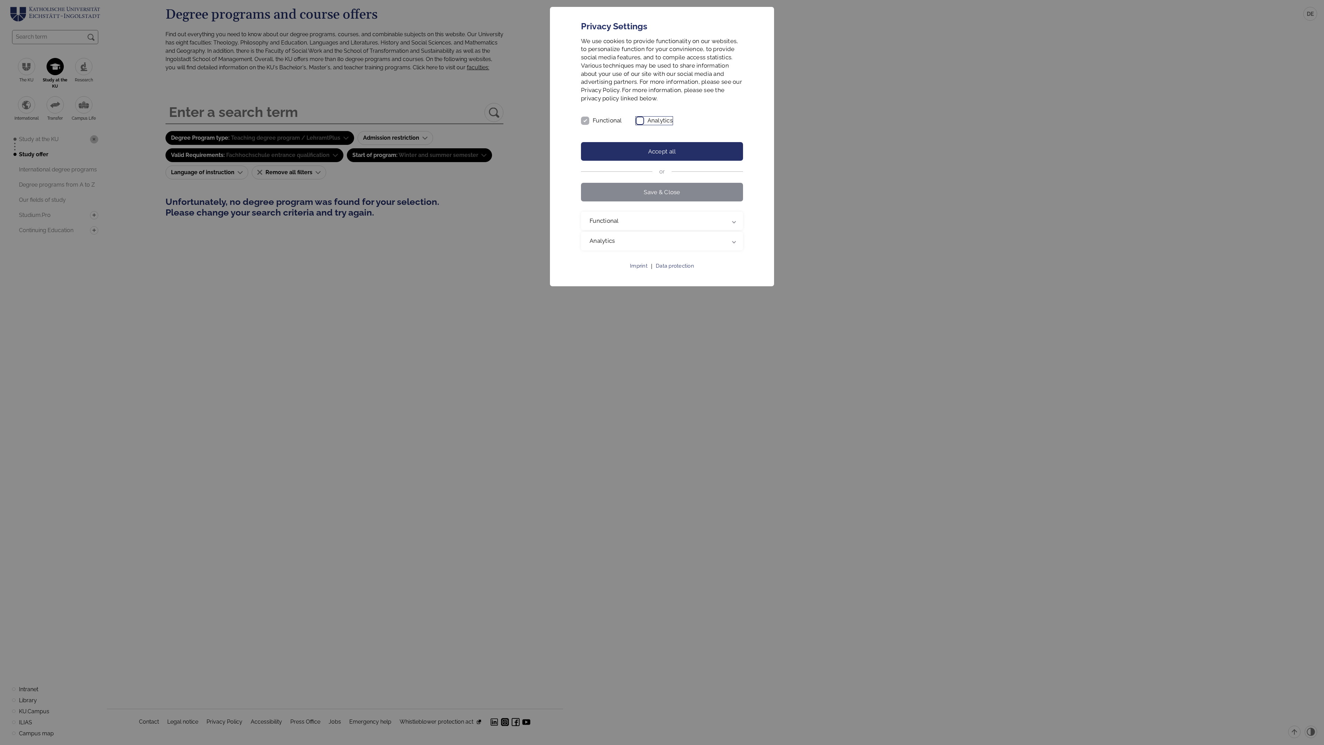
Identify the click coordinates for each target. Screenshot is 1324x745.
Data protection (675, 266)
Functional (607, 120)
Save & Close (662, 192)
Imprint (639, 266)
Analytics (660, 120)
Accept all (662, 151)
